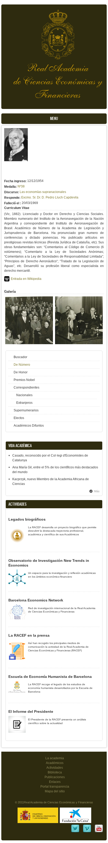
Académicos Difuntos (29, 425)
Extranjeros (24, 403)
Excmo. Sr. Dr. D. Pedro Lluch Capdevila (49, 197)
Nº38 (21, 186)
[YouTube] (99, 832)
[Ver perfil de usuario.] (16, 160)
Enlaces (55, 782)
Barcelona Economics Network (35, 600)
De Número (22, 364)
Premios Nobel (24, 380)
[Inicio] (54, 31)
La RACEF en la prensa (29, 635)
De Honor (21, 372)
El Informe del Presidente (30, 711)
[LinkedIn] (75, 832)
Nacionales (24, 395)
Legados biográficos (27, 519)
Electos (19, 418)
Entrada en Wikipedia (26, 279)
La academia (54, 758)
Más (97, 491)
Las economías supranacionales (43, 192)
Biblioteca (55, 772)
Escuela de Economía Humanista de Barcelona (50, 676)
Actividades (54, 767)
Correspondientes (26, 387)
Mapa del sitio (55, 791)
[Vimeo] (87, 832)
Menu (54, 118)
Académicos (54, 763)
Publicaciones (55, 777)
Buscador (20, 357)
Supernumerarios (26, 410)
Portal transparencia (54, 786)
